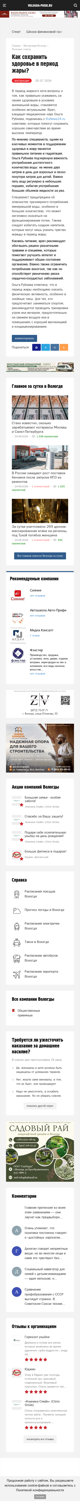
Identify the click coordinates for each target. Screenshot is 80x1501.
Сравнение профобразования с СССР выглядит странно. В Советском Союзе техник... (45, 1296)
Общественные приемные (25, 1013)
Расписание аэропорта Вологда (41, 974)
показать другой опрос (40, 1105)
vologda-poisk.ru (40, 6)
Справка (19, 880)
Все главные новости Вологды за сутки (40, 555)
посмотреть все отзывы (40, 1439)
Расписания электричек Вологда (42, 925)
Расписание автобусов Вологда (41, 958)
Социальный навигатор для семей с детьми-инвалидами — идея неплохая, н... (45, 1274)
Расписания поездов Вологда (40, 893)
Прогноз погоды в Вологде (44, 910)
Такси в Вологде (37, 942)
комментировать (24, 338)
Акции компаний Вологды (35, 787)
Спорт (16, 32)
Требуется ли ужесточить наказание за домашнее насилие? (37, 1046)
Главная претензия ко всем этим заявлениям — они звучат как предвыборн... (45, 1212)
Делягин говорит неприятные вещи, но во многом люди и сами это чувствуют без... (46, 1253)
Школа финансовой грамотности (50, 32)
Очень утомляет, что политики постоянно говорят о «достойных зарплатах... (46, 1233)
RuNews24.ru (55, 119)
